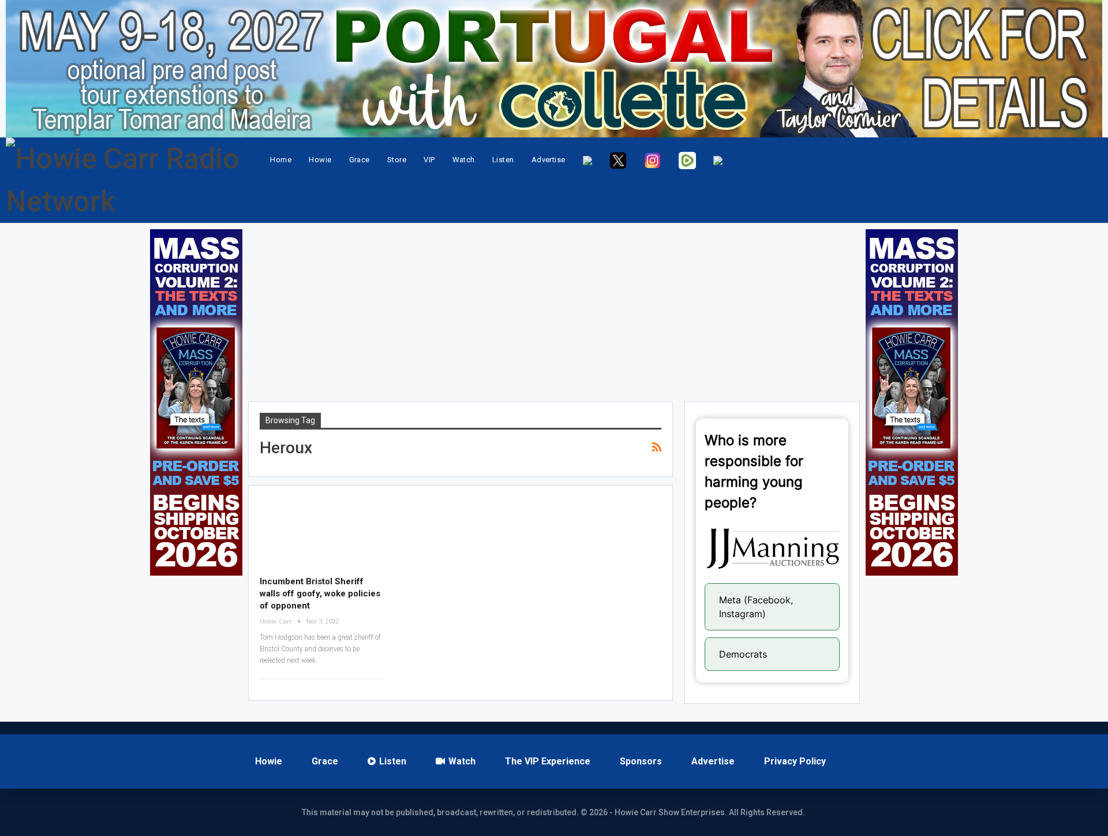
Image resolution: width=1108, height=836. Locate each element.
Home (280, 159)
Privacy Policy (795, 761)
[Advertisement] (554, 310)
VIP (429, 159)
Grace (359, 159)
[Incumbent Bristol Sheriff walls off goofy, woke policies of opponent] (321, 532)
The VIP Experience (547, 761)
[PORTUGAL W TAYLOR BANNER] (554, 68)
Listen (503, 159)
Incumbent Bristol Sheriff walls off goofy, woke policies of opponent (320, 593)
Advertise (548, 159)
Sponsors (641, 761)
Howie (320, 159)
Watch (463, 159)
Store (396, 159)
